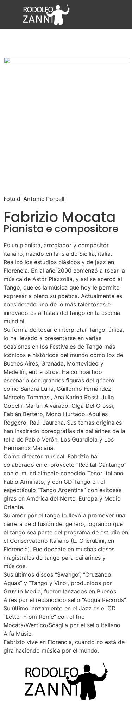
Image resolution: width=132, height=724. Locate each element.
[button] (112, 14)
